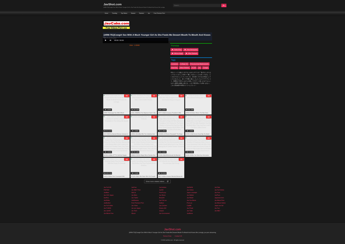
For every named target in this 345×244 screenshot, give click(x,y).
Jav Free (217, 192)
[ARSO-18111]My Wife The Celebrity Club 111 (143, 135)
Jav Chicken (163, 205)
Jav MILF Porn (136, 190)
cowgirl (205, 67)
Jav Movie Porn (219, 200)
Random (141, 13)
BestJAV (162, 198)
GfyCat (133, 192)
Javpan (161, 211)
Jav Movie (162, 195)
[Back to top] (339, 238)
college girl (184, 64)
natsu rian (177, 49)
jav (199, 67)
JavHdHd (190, 187)
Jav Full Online (219, 190)
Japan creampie (192, 192)
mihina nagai (178, 53)
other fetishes (184, 67)
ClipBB (189, 205)
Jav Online (190, 190)
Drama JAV (162, 208)
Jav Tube (190, 211)
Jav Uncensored (164, 213)
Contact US (178, 236)
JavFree (134, 187)
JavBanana (135, 200)
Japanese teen (219, 198)
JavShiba (107, 200)
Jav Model (190, 198)
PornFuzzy (162, 192)
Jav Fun (217, 208)
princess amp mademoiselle (199, 64)
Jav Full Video (108, 205)
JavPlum (217, 195)
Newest (133, 13)
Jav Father (134, 198)
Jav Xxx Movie (191, 200)
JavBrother (107, 203)
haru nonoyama (192, 49)
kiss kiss (174, 67)
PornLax (189, 203)
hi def (194, 67)
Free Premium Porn (159, 13)
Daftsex (161, 203)
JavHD (161, 190)
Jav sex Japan (136, 208)
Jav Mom (134, 195)
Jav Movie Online (220, 203)
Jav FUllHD (107, 208)
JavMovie (190, 213)
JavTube (217, 187)
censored (174, 64)
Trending (114, 13)
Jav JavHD (107, 211)
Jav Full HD (107, 187)
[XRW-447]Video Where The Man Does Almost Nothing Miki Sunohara (197, 113)
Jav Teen (134, 211)
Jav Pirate (190, 208)
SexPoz (106, 198)
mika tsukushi (192, 53)
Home (106, 13)
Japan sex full (219, 205)
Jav (149, 13)
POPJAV (106, 190)
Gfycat (133, 213)
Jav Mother (190, 195)
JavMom (106, 192)
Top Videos (124, 13)
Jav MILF (217, 211)
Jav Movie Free (108, 213)
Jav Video (134, 205)
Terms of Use (167, 236)
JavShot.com (113, 4)
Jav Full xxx (163, 200)
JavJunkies (162, 187)
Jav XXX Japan (109, 195)
